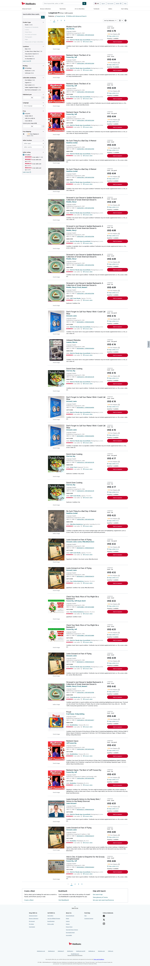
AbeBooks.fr (61, 951)
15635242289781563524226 (85, 35)
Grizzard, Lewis (71, 316)
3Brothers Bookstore (76, 524)
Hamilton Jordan (72, 143)
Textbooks (96, 8)
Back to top (75, 908)
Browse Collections (45, 8)
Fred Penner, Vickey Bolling (75, 714)
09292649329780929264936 (85, 322)
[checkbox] (23, 25)
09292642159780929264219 (85, 548)
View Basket (32, 926)
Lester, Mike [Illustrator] (85, 542)
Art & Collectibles (80, 8)
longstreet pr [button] (61, 16)
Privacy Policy (69, 926)
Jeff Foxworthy (71, 743)
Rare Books (63, 8)
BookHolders (74, 725)
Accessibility (69, 935)
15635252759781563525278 (85, 377)
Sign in (103, 3)
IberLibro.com (101, 951)
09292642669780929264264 (85, 348)
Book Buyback (50, 921)
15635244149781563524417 (85, 720)
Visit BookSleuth (64, 900)
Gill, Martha (70, 29)
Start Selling (124, 8)
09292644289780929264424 (85, 867)
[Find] (84, 3)
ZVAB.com (110, 951)
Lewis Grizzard (71, 803)
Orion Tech (73, 467)
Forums (68, 924)
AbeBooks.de (51, 951)
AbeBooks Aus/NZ (80, 951)
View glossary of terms (100, 897)
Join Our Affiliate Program (53, 918)
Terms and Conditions (99, 959)
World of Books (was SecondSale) (80, 39)
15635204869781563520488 (85, 607)
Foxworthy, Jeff (71, 57)
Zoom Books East (75, 697)
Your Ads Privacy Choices (72, 929)
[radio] (23, 70)
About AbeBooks (70, 915)
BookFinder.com (75, 954)
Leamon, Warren (71, 342)
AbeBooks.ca (91, 951)
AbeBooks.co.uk (41, 951)
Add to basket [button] (117, 42)
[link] (125, 20)
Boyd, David (82, 601)
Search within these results (31, 14)
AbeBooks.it (70, 951)
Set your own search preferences (103, 900)
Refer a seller (50, 924)
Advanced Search (26, 8)
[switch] (24, 134)
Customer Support (88, 918)
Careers (68, 921)
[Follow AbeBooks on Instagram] (104, 924)
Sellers (110, 8)
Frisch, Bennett (82, 287)
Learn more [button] (26, 172)
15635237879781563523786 (85, 208)
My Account (110, 3)
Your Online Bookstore (77, 581)
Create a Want (29, 900)
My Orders (31, 924)
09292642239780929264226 (85, 809)
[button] (50, 20)
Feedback (148, 344)
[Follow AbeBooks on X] (104, 920)
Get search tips (98, 894)
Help (125, 3)
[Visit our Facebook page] (104, 916)
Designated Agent (70, 932)
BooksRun (73, 783)
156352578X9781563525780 (85, 149)
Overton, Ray (70, 371)
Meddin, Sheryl (71, 202)
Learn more (26, 61)
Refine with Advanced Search (77, 16)
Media (67, 918)
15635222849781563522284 (85, 63)
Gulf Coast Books (75, 298)
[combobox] (62, 3)
